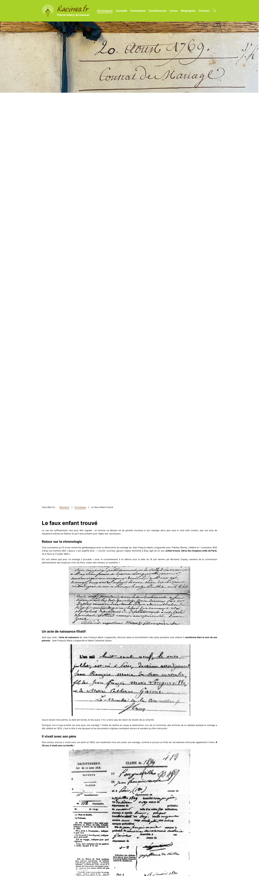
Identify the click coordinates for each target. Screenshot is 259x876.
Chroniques (105, 10)
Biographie (188, 10)
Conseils (121, 10)
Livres (174, 10)
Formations (138, 10)
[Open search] (214, 11)
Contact (204, 10)
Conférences (157, 10)
